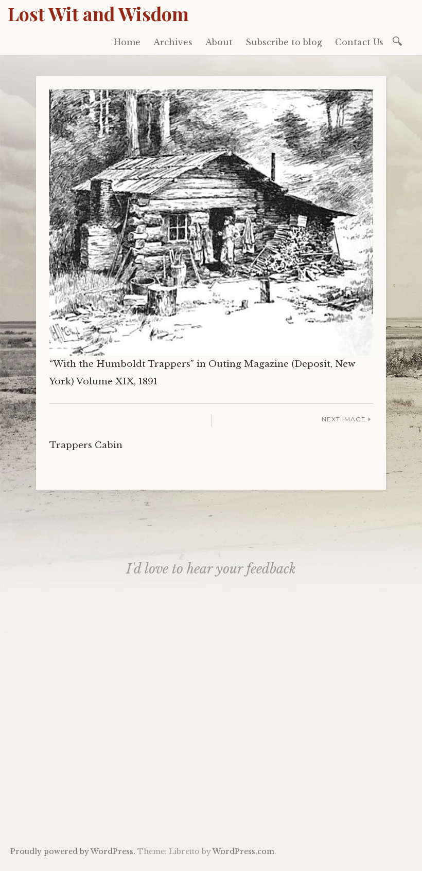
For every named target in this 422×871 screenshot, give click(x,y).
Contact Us (359, 42)
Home (127, 42)
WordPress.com (243, 851)
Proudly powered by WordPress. (72, 851)
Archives (172, 42)
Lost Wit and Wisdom (98, 13)
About (219, 42)
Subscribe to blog (283, 42)
